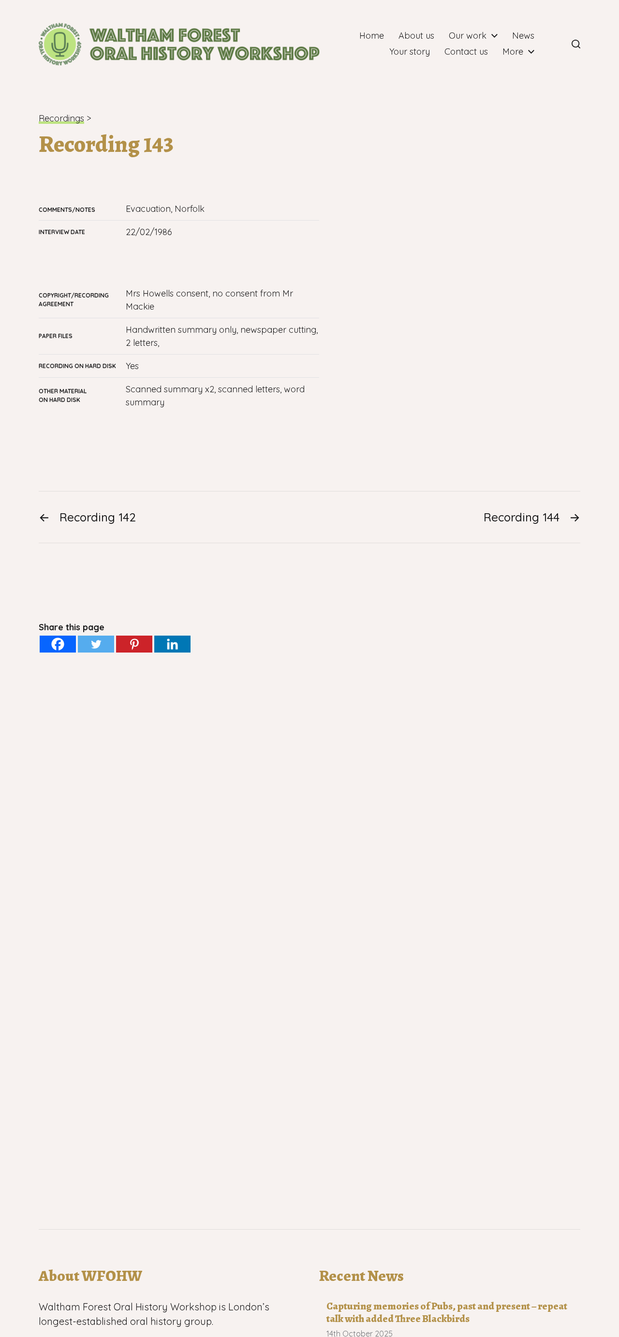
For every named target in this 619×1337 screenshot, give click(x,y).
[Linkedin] (172, 644)
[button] (576, 44)
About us (416, 35)
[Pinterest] (134, 644)
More (512, 51)
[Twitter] (96, 644)
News (523, 35)
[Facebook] (554, 44)
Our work (467, 35)
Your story (409, 51)
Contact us (466, 51)
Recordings (61, 118)
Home (371, 35)
